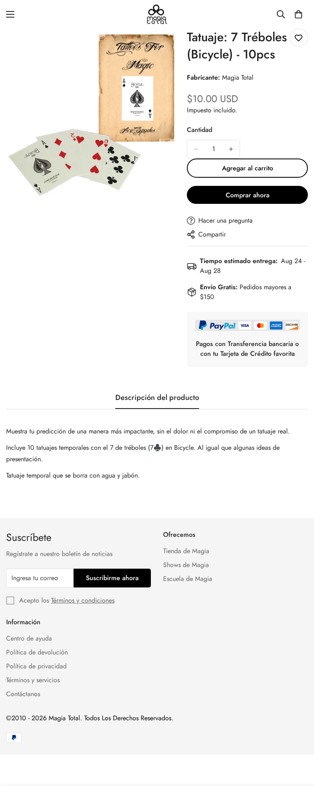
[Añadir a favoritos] (298, 38)
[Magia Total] (157, 14)
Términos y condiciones (82, 600)
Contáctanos (23, 694)
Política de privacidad (36, 666)
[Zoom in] (165, 46)
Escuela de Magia (187, 578)
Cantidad (199, 129)
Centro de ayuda (29, 638)
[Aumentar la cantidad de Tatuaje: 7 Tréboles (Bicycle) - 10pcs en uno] (231, 149)
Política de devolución (37, 652)
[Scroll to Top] (298, 741)
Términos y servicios (33, 680)
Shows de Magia (186, 564)
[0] (298, 14)
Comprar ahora (247, 195)
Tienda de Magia (186, 551)
